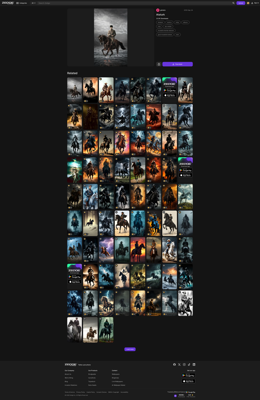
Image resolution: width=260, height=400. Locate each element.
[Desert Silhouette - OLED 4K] (138, 250)
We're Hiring (69, 378)
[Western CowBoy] (153, 250)
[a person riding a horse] (185, 303)
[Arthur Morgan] (169, 116)
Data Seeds (92, 385)
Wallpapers (116, 374)
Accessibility (124, 392)
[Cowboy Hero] (122, 223)
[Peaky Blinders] (74, 330)
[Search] (233, 3)
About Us (68, 374)
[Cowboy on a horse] (90, 330)
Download (178, 64)
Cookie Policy (91, 392)
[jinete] (185, 90)
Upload (240, 3)
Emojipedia (92, 374)
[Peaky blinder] (90, 116)
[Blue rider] (90, 196)
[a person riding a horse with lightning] (106, 250)
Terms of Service (70, 392)
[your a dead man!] (169, 223)
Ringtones (115, 378)
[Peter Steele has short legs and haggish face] (106, 330)
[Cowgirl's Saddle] (74, 170)
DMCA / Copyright (113, 392)
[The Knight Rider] (106, 196)
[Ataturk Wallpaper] (74, 90)
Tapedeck (91, 381)
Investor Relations (71, 385)
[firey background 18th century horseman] (90, 143)
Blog (66, 381)
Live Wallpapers (117, 381)
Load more (130, 349)
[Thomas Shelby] (138, 170)
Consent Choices (101, 392)
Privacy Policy (80, 392)
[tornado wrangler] (169, 250)
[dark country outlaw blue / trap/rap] (122, 250)
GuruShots (91, 378)
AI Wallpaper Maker (118, 385)
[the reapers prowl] (74, 250)
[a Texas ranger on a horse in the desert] (122, 90)
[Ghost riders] (153, 143)
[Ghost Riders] (169, 276)
